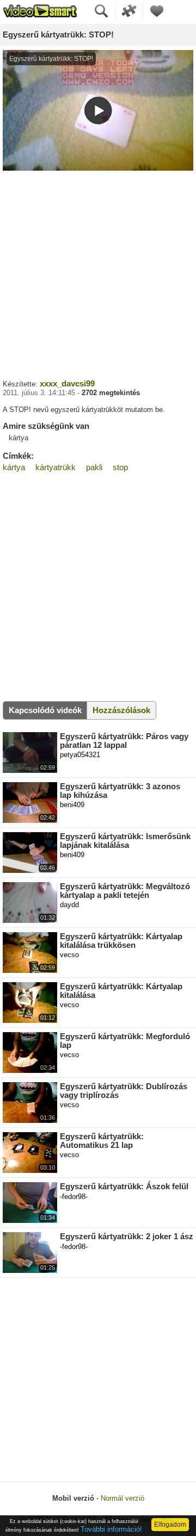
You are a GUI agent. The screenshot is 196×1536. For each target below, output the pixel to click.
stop (120, 467)
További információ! (111, 1529)
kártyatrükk (55, 467)
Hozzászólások (121, 710)
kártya (14, 467)
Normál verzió (122, 1498)
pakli (94, 467)
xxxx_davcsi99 (67, 383)
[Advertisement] (98, 273)
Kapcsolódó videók (45, 710)
